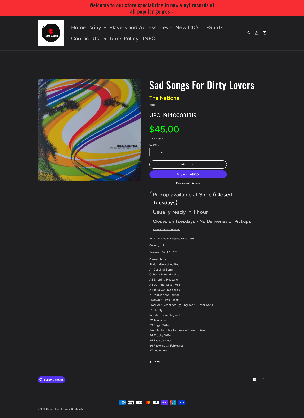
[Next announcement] (220, 8)
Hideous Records (54, 409)
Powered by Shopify (73, 409)
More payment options (188, 183)
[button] (97, 27)
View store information (166, 229)
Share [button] (156, 361)
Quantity (154, 144)
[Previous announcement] (84, 8)
